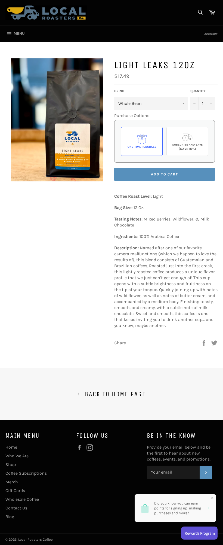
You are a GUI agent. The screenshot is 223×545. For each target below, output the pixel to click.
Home (11, 447)
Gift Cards (15, 490)
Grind (119, 91)
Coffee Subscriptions (26, 473)
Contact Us (16, 508)
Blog (9, 516)
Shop (10, 464)
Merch (11, 481)
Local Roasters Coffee (35, 539)
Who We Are (17, 455)
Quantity (198, 91)
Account (211, 34)
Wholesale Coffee (22, 499)
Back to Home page (114, 394)
